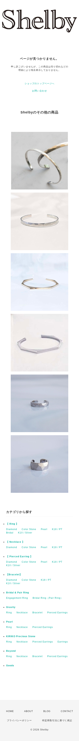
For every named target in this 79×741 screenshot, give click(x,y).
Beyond (11, 651)
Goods (10, 665)
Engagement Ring (17, 598)
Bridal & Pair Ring (17, 592)
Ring (9, 612)
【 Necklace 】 (15, 542)
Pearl (44, 529)
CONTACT (67, 711)
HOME (10, 711)
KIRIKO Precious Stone (20, 636)
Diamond (11, 529)
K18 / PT (57, 529)
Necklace (22, 612)
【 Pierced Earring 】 (19, 556)
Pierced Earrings (57, 612)
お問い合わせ (39, 90)
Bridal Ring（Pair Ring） (48, 598)
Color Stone (29, 529)
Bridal (9, 532)
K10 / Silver (25, 532)
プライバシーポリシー (19, 720)
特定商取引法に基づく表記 (57, 720)
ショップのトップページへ (39, 83)
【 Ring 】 (12, 524)
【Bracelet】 (14, 574)
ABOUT (28, 711)
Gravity (11, 607)
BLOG (46, 711)
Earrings (63, 641)
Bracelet (37, 612)
